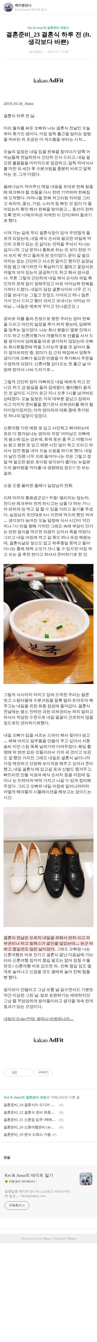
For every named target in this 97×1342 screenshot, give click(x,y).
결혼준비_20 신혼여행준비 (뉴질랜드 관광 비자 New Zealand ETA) (31, 1127)
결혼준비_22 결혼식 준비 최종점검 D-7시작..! (31, 1112)
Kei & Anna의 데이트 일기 (29, 1175)
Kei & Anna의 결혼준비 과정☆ (48, 27)
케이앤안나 (23, 5)
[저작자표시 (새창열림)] (55, 1072)
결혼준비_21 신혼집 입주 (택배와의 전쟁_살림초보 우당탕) (31, 1120)
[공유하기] (21, 1072)
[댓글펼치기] (12, 1157)
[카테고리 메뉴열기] (88, 7)
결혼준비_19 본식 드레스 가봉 (27, 1134)
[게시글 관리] (27, 1072)
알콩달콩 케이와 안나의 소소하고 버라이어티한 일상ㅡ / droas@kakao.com (38, 1194)
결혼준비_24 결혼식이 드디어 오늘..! (31, 1105)
